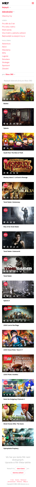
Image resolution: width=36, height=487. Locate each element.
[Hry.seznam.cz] (5, 3)
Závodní (5, 69)
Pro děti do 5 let (8, 24)
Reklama (19, 481)
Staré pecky (7, 30)
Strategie (5, 62)
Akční (4, 47)
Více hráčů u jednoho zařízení (14, 33)
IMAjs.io (25, 481)
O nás (12, 480)
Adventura (6, 44)
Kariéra (17, 480)
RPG (4, 53)
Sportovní (6, 65)
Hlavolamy (6, 50)
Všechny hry (7, 16)
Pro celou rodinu (8, 27)
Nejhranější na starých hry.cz (13, 36)
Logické (5, 56)
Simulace (6, 59)
